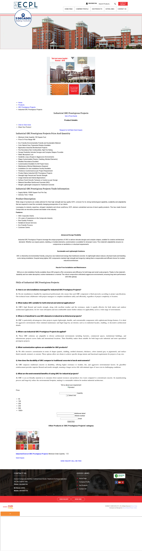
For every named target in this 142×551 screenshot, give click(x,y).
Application (22, 148)
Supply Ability (23, 192)
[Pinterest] (122, 483)
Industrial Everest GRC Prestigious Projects (32, 454)
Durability (21, 157)
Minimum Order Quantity (26, 137)
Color (20, 145)
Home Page (69, 9)
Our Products (97, 9)
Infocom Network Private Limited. (129, 507)
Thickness (21, 171)
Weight (20, 185)
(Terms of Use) (134, 506)
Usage (20, 178)
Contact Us (122, 9)
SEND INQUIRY (66, 461)
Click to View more (24, 125)
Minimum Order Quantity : (58, 454)
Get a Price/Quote (71, 116)
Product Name (23, 173)
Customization (23, 164)
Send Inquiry (78, 130)
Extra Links (110, 9)
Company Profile (82, 9)
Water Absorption (24, 155)
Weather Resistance (25, 161)
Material (21, 182)
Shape (20, 159)
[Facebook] (116, 483)
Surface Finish (23, 180)
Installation (22, 168)
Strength (21, 175)
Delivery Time (23, 195)
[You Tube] (119, 483)
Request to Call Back (67, 130)
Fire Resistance (23, 150)
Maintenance (22, 166)
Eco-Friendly (22, 143)
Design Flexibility (24, 152)
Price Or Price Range (25, 139)
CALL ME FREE (76, 461)
